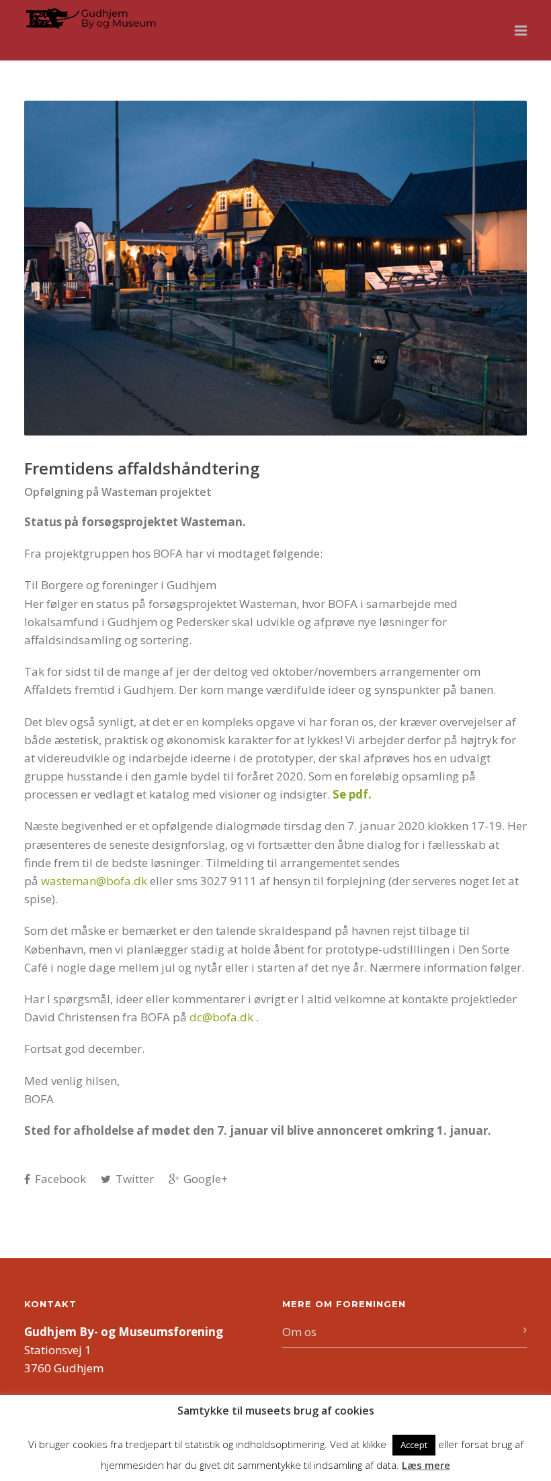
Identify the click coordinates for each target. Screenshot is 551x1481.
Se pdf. (352, 794)
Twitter (133, 1178)
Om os (299, 1331)
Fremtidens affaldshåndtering (141, 468)
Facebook (59, 1178)
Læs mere (426, 1465)
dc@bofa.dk (221, 1017)
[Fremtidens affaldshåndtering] (275, 268)
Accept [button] (413, 1445)
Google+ (204, 1178)
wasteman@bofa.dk (94, 880)
